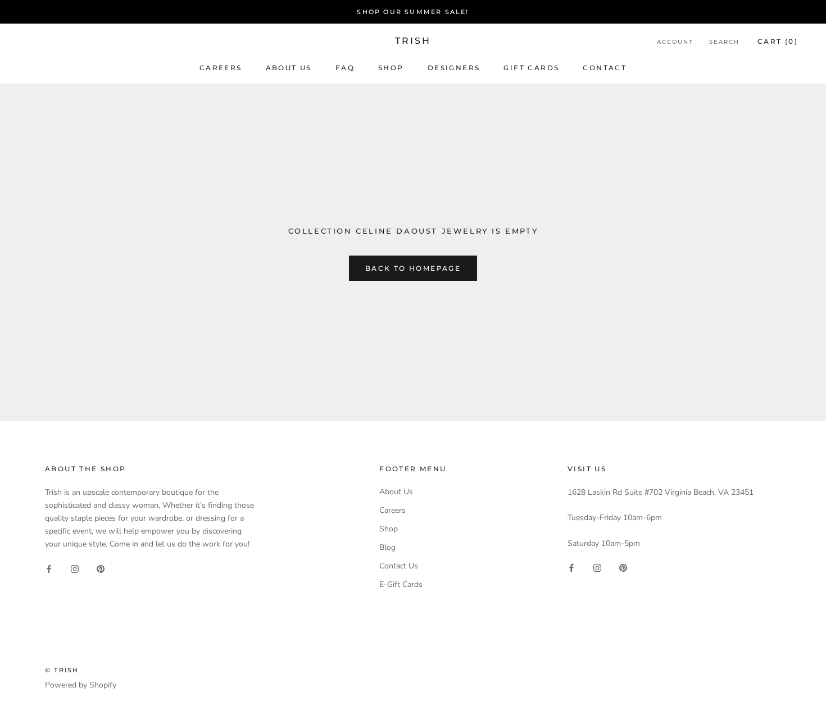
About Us (396, 491)
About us (289, 67)
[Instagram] (75, 568)
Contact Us (398, 566)
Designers (454, 67)
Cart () (777, 41)
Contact (605, 67)
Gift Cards (531, 67)
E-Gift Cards (401, 584)
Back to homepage (413, 268)
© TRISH (62, 670)
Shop (391, 67)
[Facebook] (49, 568)
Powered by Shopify (80, 685)
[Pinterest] (101, 568)
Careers (220, 67)
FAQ (345, 67)
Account (675, 41)
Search (724, 41)
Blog (387, 547)
